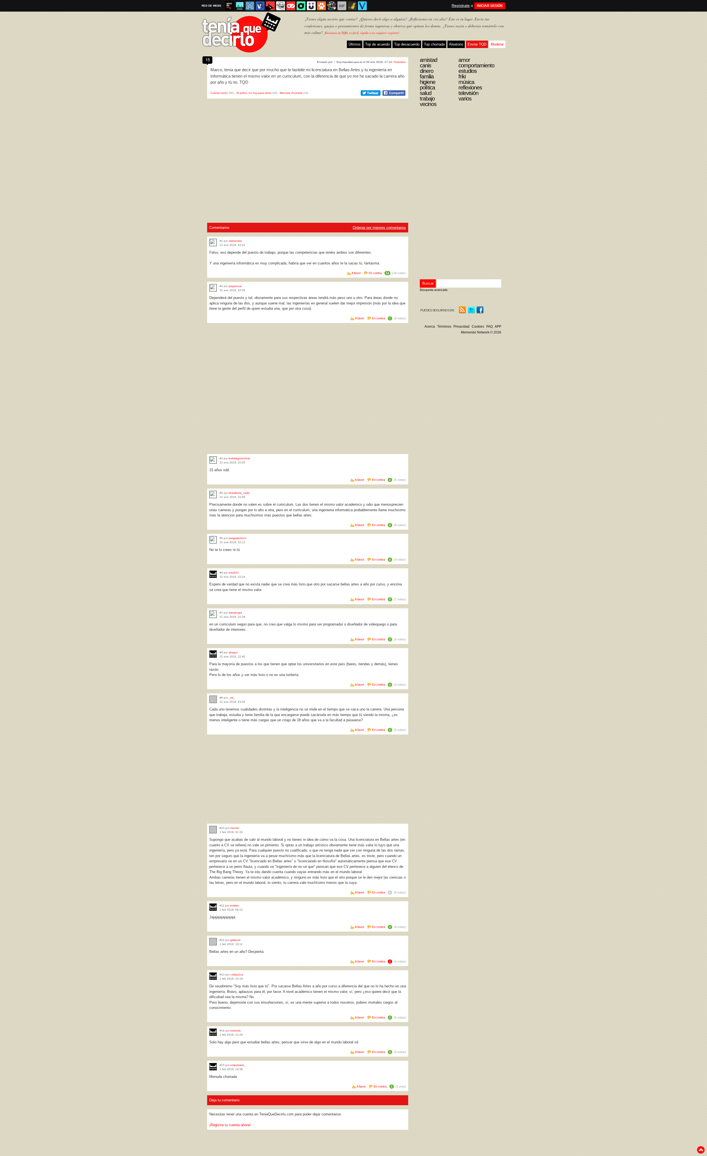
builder (234, 905)
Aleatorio (456, 44)
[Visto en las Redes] (260, 5)
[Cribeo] (301, 5)
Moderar (497, 44)
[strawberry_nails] (213, 494)
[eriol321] (213, 574)
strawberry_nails (239, 492)
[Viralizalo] (362, 5)
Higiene (427, 82)
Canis (425, 65)
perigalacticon (237, 538)
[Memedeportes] (250, 5)
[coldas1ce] (213, 976)
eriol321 (234, 572)
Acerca (429, 326)
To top (701, 1150)
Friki (462, 76)
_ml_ (232, 697)
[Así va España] (270, 5)
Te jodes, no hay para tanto (253, 92)
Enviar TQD (477, 44)
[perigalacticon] (213, 539)
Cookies (478, 326)
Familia (427, 76)
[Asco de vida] (229, 5)
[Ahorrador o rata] (352, 5)
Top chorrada (434, 44)
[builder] (213, 907)
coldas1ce (236, 974)
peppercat (235, 286)
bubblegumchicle (239, 458)
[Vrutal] (290, 5)
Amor (464, 60)
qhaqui (233, 652)
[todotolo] (213, 1032)
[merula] (213, 829)
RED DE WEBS (211, 5)
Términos (444, 326)
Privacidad (461, 326)
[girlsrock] (213, 941)
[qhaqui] (213, 654)
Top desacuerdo (407, 44)
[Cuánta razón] (239, 5)
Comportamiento (476, 65)
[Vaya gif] (341, 5)
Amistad (428, 60)
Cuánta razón (219, 92)
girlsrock (235, 940)
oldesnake (235, 240)
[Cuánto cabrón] (280, 5)
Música (466, 82)
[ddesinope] (213, 614)
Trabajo (427, 99)
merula (234, 827)
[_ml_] (213, 699)
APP (498, 326)
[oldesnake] (213, 242)
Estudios (399, 61)
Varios (464, 99)
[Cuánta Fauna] (321, 5)
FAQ (489, 326)
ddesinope (235, 612)
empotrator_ (238, 1065)
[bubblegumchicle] (213, 460)
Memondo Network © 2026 (481, 332)
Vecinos (428, 104)
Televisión (468, 93)
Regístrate (461, 5)
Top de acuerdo (377, 44)
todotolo (235, 1030)
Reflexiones (470, 87)
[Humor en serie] (311, 5)
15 (207, 59)
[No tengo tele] (331, 5)
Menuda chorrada (291, 92)
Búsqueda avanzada (433, 289)
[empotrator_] (213, 1066)
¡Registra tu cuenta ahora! (230, 1125)
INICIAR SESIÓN (490, 6)
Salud (425, 93)
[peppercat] (213, 287)
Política (427, 87)
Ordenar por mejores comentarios (379, 228)
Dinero (426, 71)
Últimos (355, 44)
